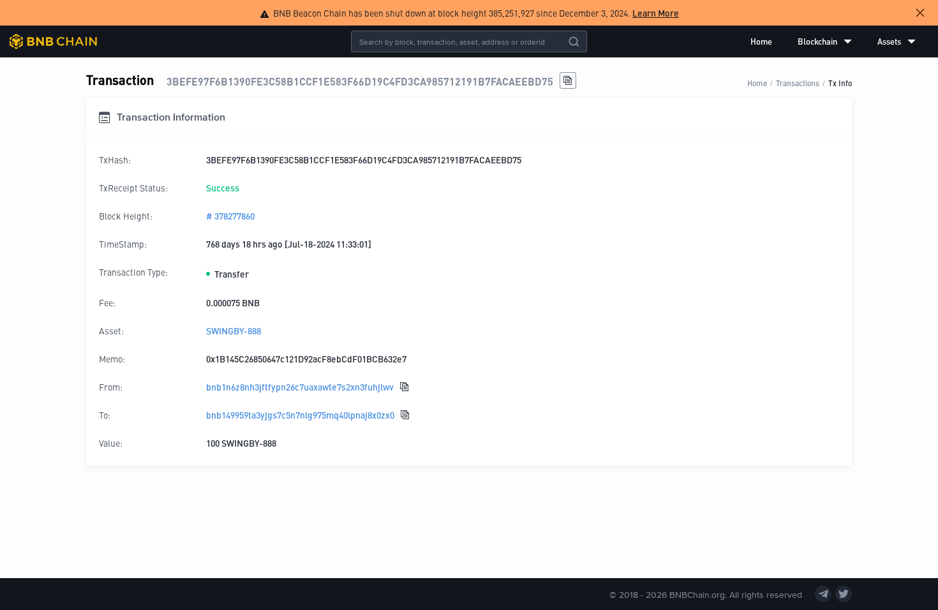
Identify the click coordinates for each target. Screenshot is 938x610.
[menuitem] (761, 41)
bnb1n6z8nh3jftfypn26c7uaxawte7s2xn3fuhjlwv (300, 387)
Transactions (797, 82)
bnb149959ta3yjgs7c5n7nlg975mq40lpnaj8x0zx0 (300, 415)
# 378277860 (230, 215)
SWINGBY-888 (233, 330)
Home (761, 41)
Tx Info (840, 82)
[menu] (833, 41)
